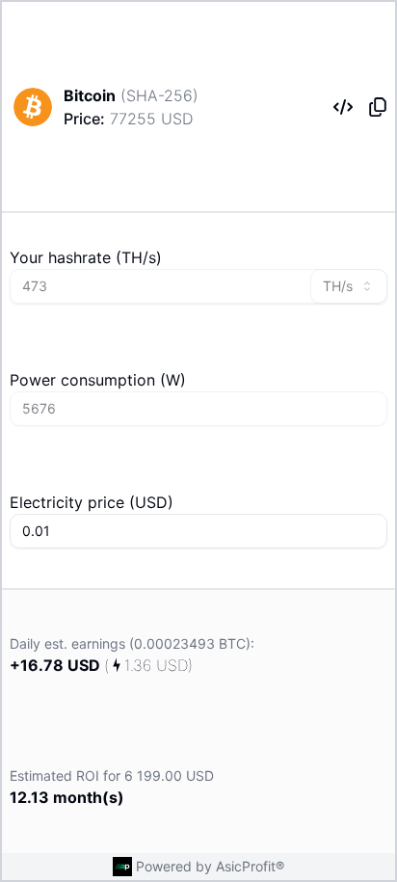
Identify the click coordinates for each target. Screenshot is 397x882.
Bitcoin (90, 95)
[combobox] (348, 286)
